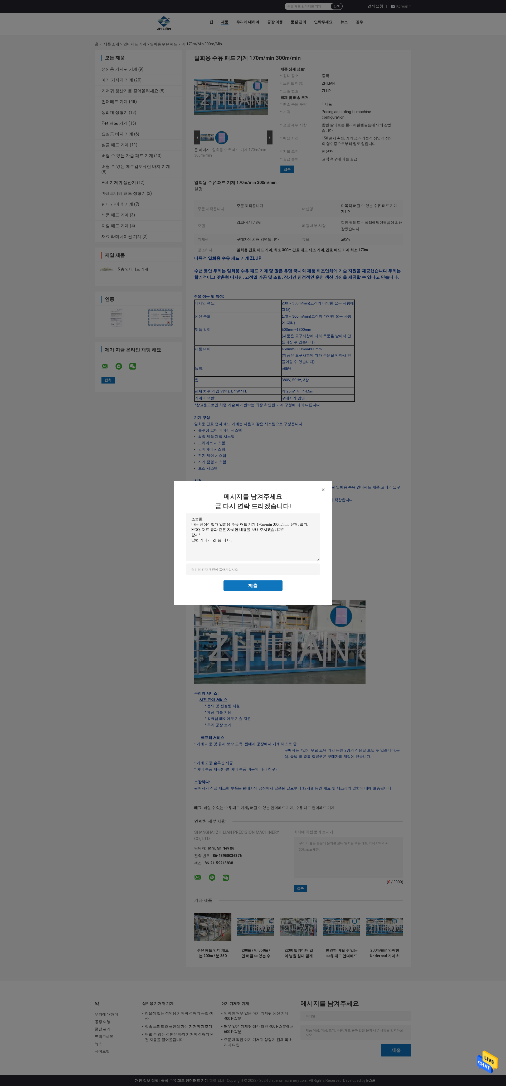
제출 (253, 585)
